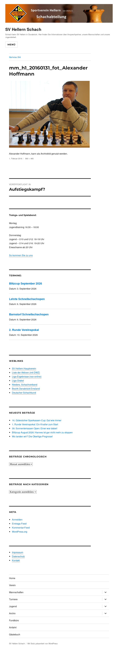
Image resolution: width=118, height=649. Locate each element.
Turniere (13, 599)
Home (12, 578)
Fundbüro (14, 620)
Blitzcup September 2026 (25, 283)
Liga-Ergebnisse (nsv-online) (26, 376)
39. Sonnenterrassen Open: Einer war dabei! (34, 428)
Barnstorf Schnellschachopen (29, 314)
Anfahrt (12, 627)
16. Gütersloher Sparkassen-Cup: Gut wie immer (36, 420)
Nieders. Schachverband (24, 384)
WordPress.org (19, 531)
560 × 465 (29, 158)
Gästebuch (14, 634)
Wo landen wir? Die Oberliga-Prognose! (32, 436)
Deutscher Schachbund (24, 392)
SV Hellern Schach (23, 29)
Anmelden (17, 519)
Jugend (13, 606)
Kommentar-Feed (21, 527)
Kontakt (16, 560)
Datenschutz (18, 556)
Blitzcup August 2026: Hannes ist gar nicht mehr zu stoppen (42, 432)
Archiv (12, 613)
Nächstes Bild (15, 57)
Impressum (17, 552)
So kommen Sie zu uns (21, 255)
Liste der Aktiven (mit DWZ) (26, 372)
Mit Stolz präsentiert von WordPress (42, 643)
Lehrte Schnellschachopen (27, 299)
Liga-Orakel (18, 380)
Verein (12, 585)
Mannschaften (16, 592)
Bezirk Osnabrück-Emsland (26, 388)
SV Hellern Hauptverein (24, 368)
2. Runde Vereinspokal (24, 330)
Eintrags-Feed (19, 523)
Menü (11, 44)
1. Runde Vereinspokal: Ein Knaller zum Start (35, 424)
